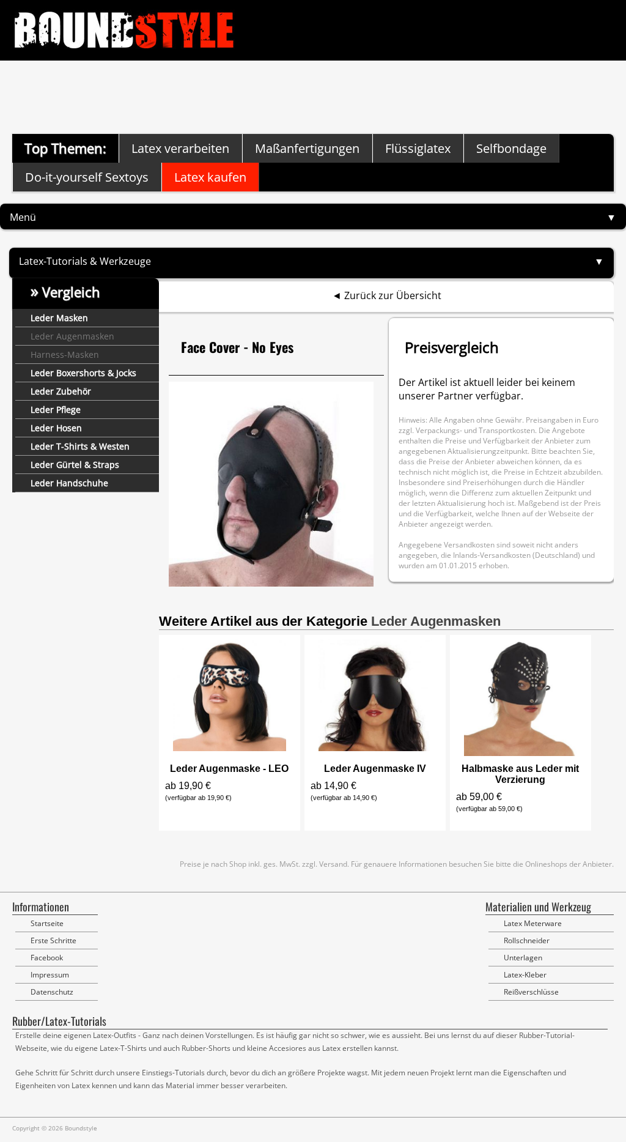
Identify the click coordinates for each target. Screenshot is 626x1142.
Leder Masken (59, 318)
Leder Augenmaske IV (375, 768)
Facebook (47, 957)
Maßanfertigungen (307, 148)
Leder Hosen (56, 428)
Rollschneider (527, 940)
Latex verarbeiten (180, 148)
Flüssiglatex (418, 148)
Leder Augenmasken (72, 336)
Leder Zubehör (61, 391)
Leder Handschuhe (69, 483)
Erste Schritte (53, 940)
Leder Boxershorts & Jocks (83, 373)
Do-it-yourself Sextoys (87, 177)
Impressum (50, 975)
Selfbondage (511, 148)
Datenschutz (52, 992)
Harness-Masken (65, 354)
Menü (23, 217)
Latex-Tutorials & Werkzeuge (85, 261)
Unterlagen (523, 957)
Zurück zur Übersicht (392, 295)
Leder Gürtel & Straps (75, 464)
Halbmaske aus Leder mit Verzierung (520, 774)
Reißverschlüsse (531, 992)
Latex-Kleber (525, 975)
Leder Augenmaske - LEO (229, 768)
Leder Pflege (56, 409)
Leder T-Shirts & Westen (80, 446)
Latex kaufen (210, 177)
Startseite (47, 923)
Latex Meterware (533, 923)
